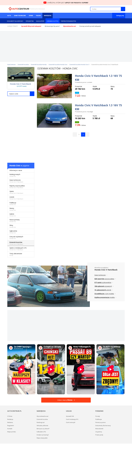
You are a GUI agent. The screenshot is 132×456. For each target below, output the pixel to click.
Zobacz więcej (64, 400)
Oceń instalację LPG (72, 419)
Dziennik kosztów (52, 21)
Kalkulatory (40, 21)
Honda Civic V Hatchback (20, 84)
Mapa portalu (11, 432)
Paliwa (38, 15)
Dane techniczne (20, 15)
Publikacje (12, 203)
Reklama (10, 422)
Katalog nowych (14, 175)
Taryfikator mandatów (68, 21)
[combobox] (20, 93)
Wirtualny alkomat (42, 425)
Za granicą (98, 432)
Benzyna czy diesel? (43, 429)
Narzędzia (47, 15)
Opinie (31, 15)
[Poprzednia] (75, 134)
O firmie (9, 416)
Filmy (12, 226)
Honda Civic (14, 165)
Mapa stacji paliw (42, 438)
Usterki (16, 198)
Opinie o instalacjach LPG (18, 248)
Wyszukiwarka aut (42, 416)
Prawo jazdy (99, 435)
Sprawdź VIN (30, 21)
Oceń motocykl (70, 422)
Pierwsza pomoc (100, 422)
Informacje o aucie (15, 170)
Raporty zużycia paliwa (17, 186)
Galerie (12, 215)
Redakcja (10, 419)
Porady (97, 416)
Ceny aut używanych (16, 237)
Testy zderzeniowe (15, 254)
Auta (9, 15)
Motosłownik (99, 429)
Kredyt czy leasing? (43, 435)
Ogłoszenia (13, 232)
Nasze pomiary (14, 220)
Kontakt (9, 429)
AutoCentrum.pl (18, 9)
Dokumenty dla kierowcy (15, 21)
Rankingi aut (40, 422)
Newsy (12, 209)
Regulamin (10, 425)
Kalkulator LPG (41, 432)
